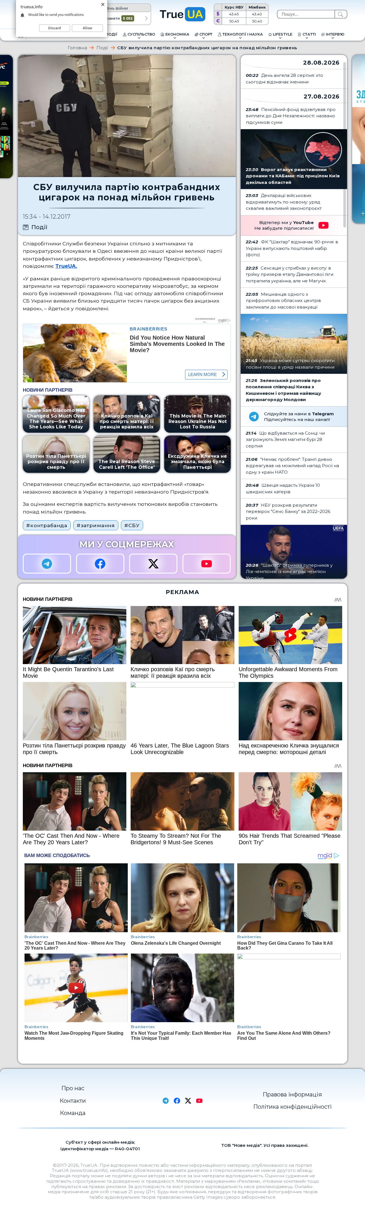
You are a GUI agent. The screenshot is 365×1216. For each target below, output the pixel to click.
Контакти (73, 1100)
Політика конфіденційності (292, 1106)
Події (102, 48)
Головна (77, 48)
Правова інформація (292, 1094)
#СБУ (132, 525)
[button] (146, 18)
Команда (73, 1113)
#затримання (96, 525)
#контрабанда (46, 525)
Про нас (72, 1088)
